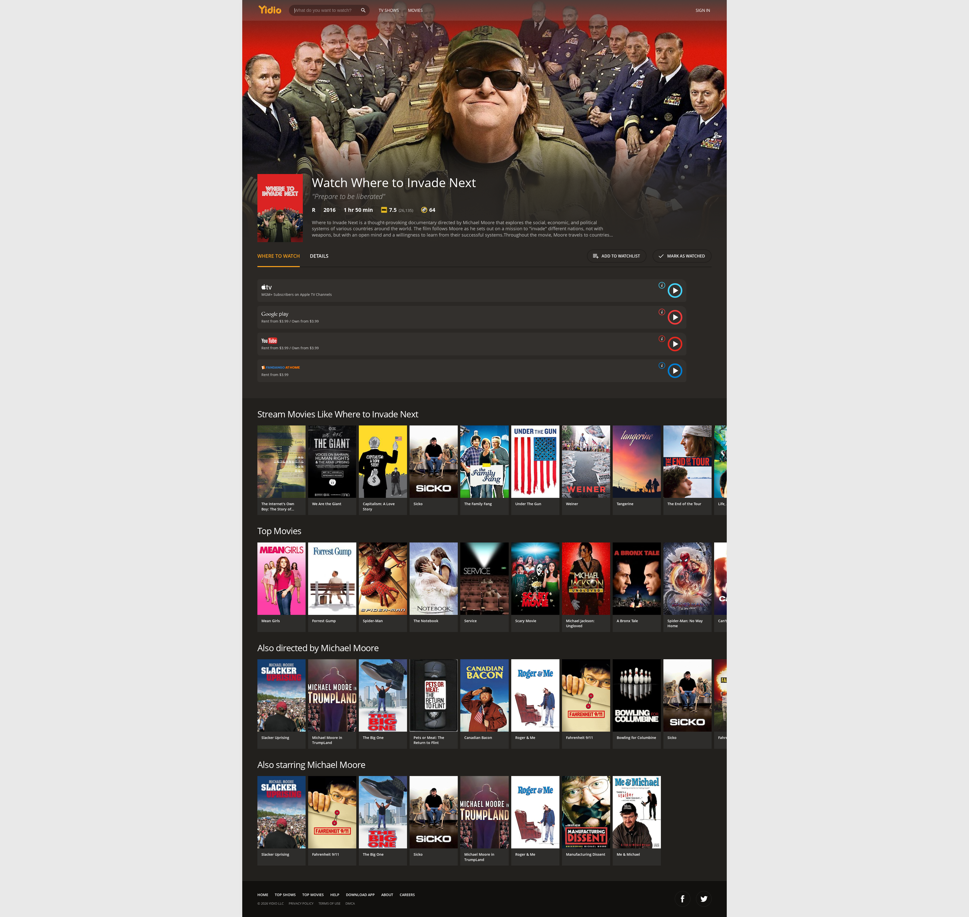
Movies (415, 10)
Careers (407, 894)
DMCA (350, 903)
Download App (360, 894)
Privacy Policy (301, 903)
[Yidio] (270, 11)
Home (262, 894)
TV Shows (389, 10)
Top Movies (313, 894)
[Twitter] (704, 899)
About (387, 894)
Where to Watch (278, 255)
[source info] (661, 285)
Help (334, 894)
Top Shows (285, 894)
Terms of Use (329, 903)
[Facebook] (682, 899)
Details (319, 255)
